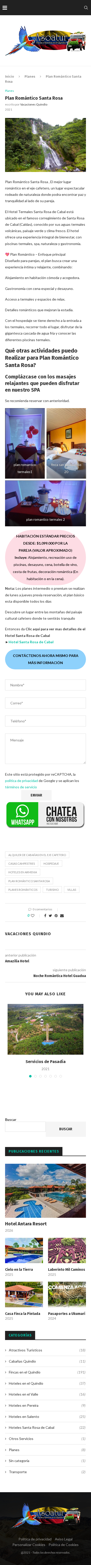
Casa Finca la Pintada (22, 1314)
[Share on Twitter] (50, 915)
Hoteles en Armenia (22, 872)
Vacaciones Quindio (33, 104)
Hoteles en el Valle (47, 1394)
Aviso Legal (64, 1539)
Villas (71, 889)
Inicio (9, 76)
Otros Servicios (47, 1438)
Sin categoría (47, 1460)
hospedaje (51, 863)
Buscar (10, 1119)
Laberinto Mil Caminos (66, 1269)
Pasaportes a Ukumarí (66, 1314)
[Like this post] (36, 915)
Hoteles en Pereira (47, 1405)
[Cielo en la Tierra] (24, 1250)
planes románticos (22, 889)
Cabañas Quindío (47, 1361)
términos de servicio (21, 787)
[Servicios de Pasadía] (45, 1029)
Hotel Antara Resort (26, 1224)
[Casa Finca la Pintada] (24, 1294)
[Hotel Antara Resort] (45, 1191)
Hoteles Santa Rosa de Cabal (47, 1427)
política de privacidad (21, 780)
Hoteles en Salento (47, 1416)
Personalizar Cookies (28, 1544)
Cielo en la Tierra (19, 1269)
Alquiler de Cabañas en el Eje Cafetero (37, 855)
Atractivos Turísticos (47, 1350)
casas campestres (21, 863)
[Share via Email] (62, 915)
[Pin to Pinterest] (56, 915)
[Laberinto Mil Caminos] (67, 1250)
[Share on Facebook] (45, 915)
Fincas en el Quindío (47, 1372)
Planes (30, 76)
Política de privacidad (35, 1539)
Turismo (52, 889)
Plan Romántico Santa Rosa (29, 881)
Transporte (47, 1472)
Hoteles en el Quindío (47, 1383)
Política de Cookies (64, 1544)
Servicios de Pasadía (46, 1061)
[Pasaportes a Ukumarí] (67, 1294)
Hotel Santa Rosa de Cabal (31, 642)
